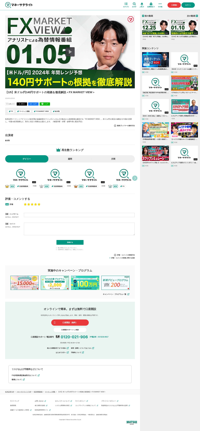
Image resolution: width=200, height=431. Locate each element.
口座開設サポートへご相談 (70, 330)
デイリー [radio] (27, 159)
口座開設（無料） (70, 322)
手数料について (76, 352)
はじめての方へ (61, 352)
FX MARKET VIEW (42, 111)
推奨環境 (13, 405)
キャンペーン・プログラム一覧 (114, 294)
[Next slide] (134, 178)
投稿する (70, 242)
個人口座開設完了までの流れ (56, 348)
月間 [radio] (113, 159)
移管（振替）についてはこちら (81, 348)
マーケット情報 (24, 111)
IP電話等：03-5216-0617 (99, 337)
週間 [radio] (70, 159)
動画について (17, 379)
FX (12, 111)
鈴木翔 (57, 111)
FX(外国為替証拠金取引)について (24, 375)
